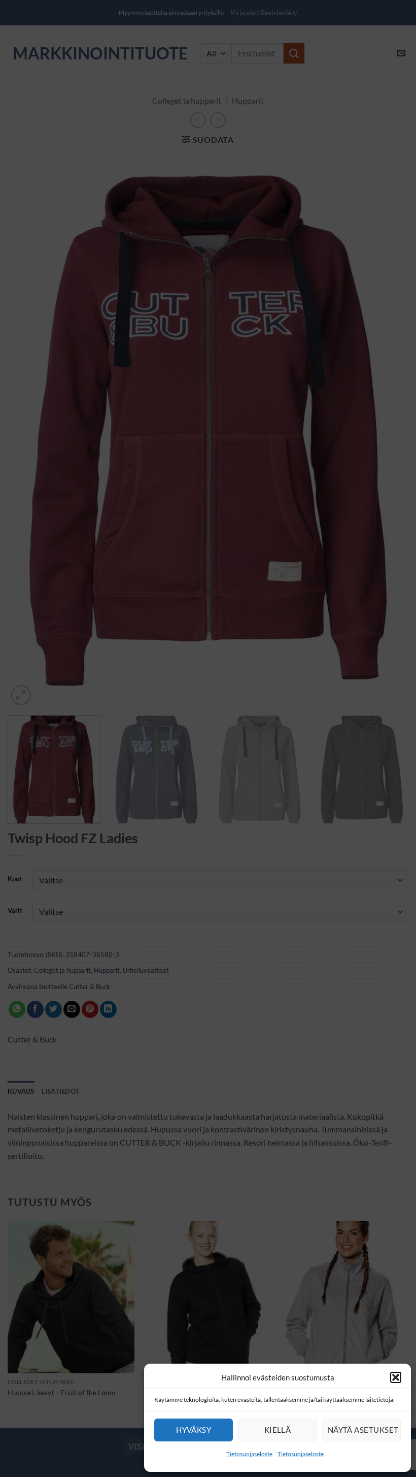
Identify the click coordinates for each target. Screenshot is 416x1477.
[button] (396, 1377)
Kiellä (277, 1429)
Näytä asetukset (363, 1429)
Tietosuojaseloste (249, 1454)
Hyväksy (193, 1429)
